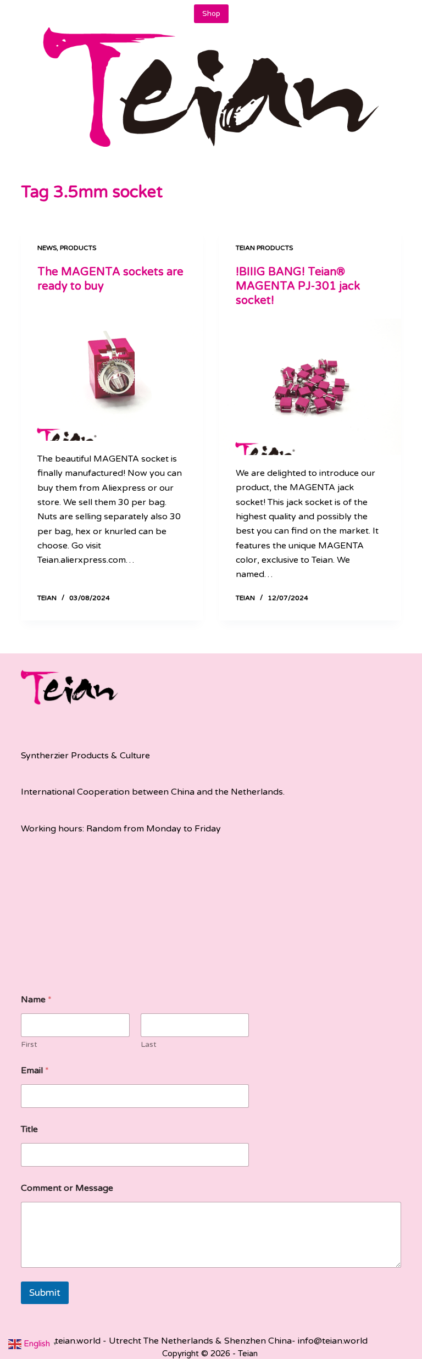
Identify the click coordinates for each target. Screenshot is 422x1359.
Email (35, 1071)
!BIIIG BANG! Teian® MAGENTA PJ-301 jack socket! (298, 286)
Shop (211, 13)
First (29, 1044)
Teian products (264, 248)
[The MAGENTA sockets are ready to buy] (112, 372)
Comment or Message (67, 1188)
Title (29, 1129)
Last (149, 1044)
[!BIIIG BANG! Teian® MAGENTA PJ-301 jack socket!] (310, 387)
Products (78, 248)
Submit (44, 1293)
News (47, 248)
